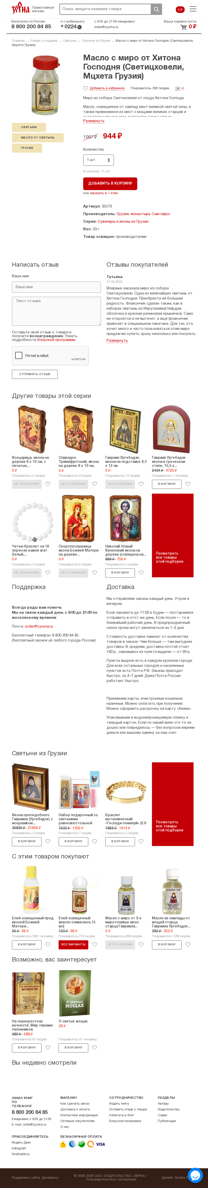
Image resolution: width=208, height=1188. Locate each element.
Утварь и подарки (44, 40)
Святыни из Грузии (96, 40)
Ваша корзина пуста (180, 21)
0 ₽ (180, 10)
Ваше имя (20, 276)
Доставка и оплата (75, 1109)
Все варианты (73, 944)
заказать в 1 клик (104, 193)
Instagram (19, 1148)
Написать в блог (121, 1115)
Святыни (69, 40)
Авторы (163, 1103)
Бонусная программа (125, 1121)
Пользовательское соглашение (111, 1179)
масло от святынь (38, 137)
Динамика (50, 1177)
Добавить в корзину (110, 183)
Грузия (27, 148)
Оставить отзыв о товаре (128, 1109)
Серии (162, 1115)
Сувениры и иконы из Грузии (123, 221)
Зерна (20, 8)
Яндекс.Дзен (21, 1142)
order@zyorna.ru (106, 27)
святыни (29, 127)
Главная (18, 40)
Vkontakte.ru (21, 1154)
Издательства (168, 1109)
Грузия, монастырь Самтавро (143, 214)
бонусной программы (56, 340)
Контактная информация (79, 1115)
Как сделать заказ (74, 1103)
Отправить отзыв (34, 374)
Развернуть (94, 121)
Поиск (156, 9)
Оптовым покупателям (77, 1121)
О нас (64, 1127)
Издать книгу (119, 1103)
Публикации (167, 1121)
